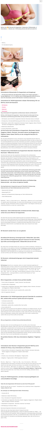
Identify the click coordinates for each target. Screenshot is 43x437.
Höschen (4, 107)
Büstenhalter (4, 111)
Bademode (4, 109)
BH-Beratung (4, 105)
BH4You (3, 42)
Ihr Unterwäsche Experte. (7, 44)
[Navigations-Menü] (41, 1)
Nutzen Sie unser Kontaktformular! (9, 426)
